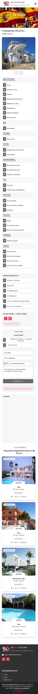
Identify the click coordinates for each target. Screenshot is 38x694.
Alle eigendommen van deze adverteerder (19, 388)
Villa (18, 487)
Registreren (7, 680)
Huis (18, 533)
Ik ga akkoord (18, 691)
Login (5, 677)
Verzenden (16, 381)
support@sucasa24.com (12, 655)
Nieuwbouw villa (19, 579)
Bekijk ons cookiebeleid (22, 688)
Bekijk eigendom (9, 459)
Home (6, 674)
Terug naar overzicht (12, 323)
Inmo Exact (18, 335)
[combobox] (6, 363)
